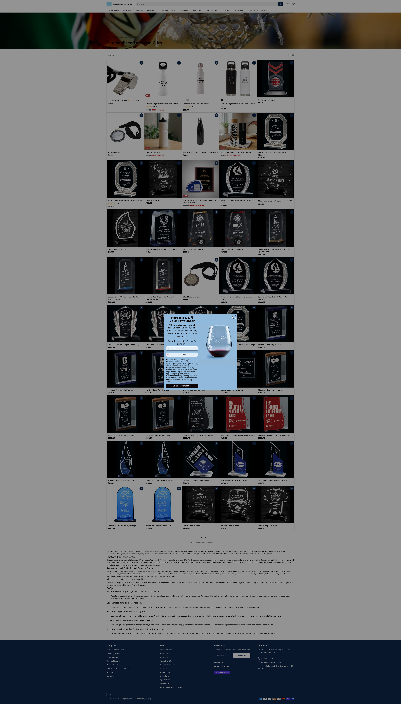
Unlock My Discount (182, 386)
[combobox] (169, 355)
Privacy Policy (186, 380)
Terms (168, 382)
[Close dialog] (234, 317)
